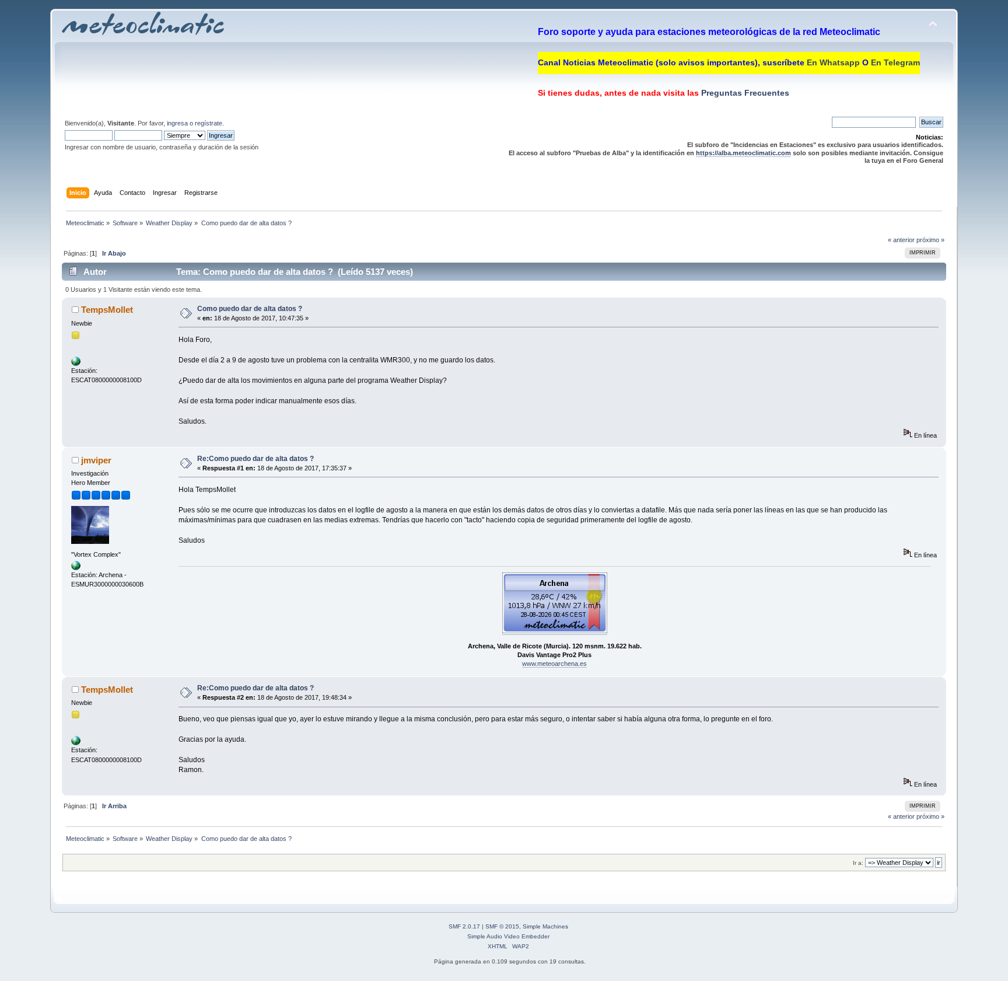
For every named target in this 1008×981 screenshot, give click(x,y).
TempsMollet (107, 310)
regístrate (208, 123)
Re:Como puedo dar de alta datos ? (255, 459)
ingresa (177, 123)
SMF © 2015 (502, 926)
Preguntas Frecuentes (744, 92)
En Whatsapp (833, 62)
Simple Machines (545, 926)
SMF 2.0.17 (464, 926)
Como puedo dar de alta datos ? (249, 309)
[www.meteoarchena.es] (75, 567)
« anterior (901, 239)
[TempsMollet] (75, 363)
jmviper (96, 460)
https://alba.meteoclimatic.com (743, 152)
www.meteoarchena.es (554, 663)
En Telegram (895, 62)
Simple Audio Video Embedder (508, 936)
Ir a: (858, 863)
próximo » (930, 239)
